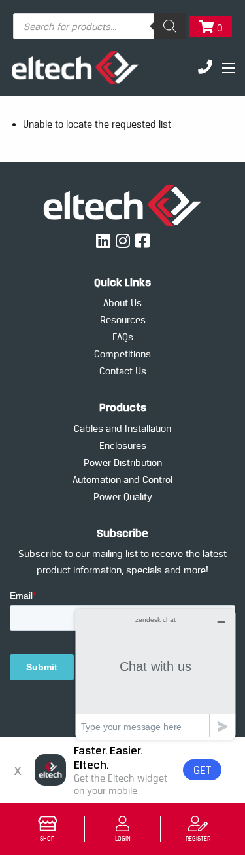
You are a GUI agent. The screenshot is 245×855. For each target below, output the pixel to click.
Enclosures (122, 445)
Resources (123, 319)
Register (198, 838)
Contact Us (122, 370)
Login (123, 838)
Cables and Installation (122, 428)
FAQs (122, 336)
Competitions (122, 353)
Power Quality (122, 496)
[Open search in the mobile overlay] (99, 26)
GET (202, 769)
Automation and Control (122, 479)
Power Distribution (123, 462)
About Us (122, 302)
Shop (47, 838)
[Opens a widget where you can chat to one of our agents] (155, 674)
